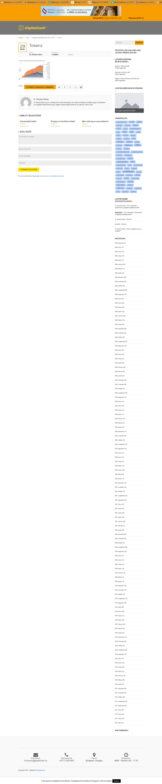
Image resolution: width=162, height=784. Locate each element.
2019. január (118, 631)
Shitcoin (133, 189)
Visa (118, 130)
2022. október (118, 438)
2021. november (119, 485)
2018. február (118, 678)
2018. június (118, 661)
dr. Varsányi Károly (41, 97)
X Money (127, 123)
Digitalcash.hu (41, 768)
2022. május (118, 459)
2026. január (118, 271)
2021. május (118, 511)
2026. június (118, 250)
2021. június (118, 507)
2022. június (118, 455)
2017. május (118, 716)
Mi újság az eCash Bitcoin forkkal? (63, 119)
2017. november (119, 691)
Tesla (125, 130)
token (139, 120)
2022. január (118, 477)
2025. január (118, 322)
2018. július (118, 656)
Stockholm (120, 139)
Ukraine (133, 133)
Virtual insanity (120, 179)
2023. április (118, 412)
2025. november (119, 280)
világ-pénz (138, 186)
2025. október (118, 284)
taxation (119, 136)
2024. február (118, 369)
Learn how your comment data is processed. (52, 174)
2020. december (119, 532)
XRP (131, 130)
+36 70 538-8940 (66, 758)
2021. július (118, 502)
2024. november (119, 331)
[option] (129, 101)
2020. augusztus (119, 549)
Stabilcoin (128, 143)
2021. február (118, 524)
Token (27, 36)
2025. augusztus (119, 292)
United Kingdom (121, 163)
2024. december (119, 327)
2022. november (119, 434)
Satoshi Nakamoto (121, 120)
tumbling (127, 146)
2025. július (118, 297)
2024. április (118, 361)
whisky (137, 139)
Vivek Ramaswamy (135, 126)
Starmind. (129, 217)
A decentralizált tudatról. (28, 119)
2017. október (118, 695)
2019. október (118, 592)
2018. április (118, 669)
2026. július (118, 245)
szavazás (129, 186)
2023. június (118, 404)
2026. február (118, 267)
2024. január (118, 374)
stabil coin (120, 186)
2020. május (118, 562)
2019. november (119, 588)
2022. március (119, 468)
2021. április (118, 515)
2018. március (119, 674)
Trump (132, 120)
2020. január (118, 579)
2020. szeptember (120, 545)
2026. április (118, 258)
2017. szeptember (120, 699)
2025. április (118, 310)
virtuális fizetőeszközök (123, 149)
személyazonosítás (137, 149)
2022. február (118, 472)
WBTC (118, 133)
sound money (138, 163)
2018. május (118, 665)
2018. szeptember (120, 648)
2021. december (119, 481)
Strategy (129, 139)
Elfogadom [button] (116, 781)
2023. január (118, 425)
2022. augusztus (119, 447)
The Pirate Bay (121, 156)
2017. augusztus (119, 704)
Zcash (118, 126)
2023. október (118, 387)
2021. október (118, 489)
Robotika (119, 153)
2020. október (118, 541)
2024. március (119, 365)
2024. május (118, 357)
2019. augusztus (119, 601)
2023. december (119, 378)
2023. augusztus (119, 395)
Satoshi (134, 166)
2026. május (118, 254)
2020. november (119, 537)
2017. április (118, 721)
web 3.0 (119, 176)
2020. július (118, 554)
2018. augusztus (119, 652)
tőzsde (126, 176)
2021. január (118, 528)
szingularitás (120, 173)
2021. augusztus (119, 498)
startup (139, 169)
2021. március (119, 519)
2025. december (119, 275)
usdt (118, 189)
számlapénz (128, 153)
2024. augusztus (119, 344)
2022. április (118, 464)
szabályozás (128, 169)
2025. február (118, 318)
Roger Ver (129, 173)
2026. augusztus (119, 241)
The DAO (119, 123)
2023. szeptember (120, 391)
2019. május (118, 614)
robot (133, 136)
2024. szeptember (120, 339)
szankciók (125, 189)
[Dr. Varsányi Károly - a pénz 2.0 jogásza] (81, 11)
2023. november (119, 382)
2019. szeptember (120, 597)
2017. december (119, 686)
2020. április (118, 567)
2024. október (118, 335)
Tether (137, 143)
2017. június (118, 712)
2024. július (118, 348)
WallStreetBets (121, 183)
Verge (127, 166)
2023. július (118, 399)
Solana (130, 179)
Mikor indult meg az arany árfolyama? (95, 119)
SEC (132, 160)
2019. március (119, 622)
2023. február (118, 421)
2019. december (119, 584)
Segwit (136, 123)
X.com (126, 133)
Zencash (119, 143)
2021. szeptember (120, 494)
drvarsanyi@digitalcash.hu (35, 758)
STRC (138, 130)
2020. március (119, 571)
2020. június (118, 558)
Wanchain (119, 166)
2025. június (118, 301)
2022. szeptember (120, 442)
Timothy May (135, 176)
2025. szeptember (120, 288)
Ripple (130, 156)
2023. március (119, 417)
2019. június (118, 609)
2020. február (118, 575)
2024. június (118, 352)
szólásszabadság (122, 159)
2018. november (119, 639)
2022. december (119, 429)
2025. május (118, 305)
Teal (130, 163)
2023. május (118, 408)
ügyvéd (47, 100)
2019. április (118, 618)
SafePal (127, 136)
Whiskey (130, 183)
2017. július (118, 708)
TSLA (125, 126)
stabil (118, 169)
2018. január (118, 682)
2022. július (118, 451)
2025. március (119, 314)
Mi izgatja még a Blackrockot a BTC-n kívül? (43, 36)
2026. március (119, 262)
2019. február (118, 626)
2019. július (118, 605)
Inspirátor (117, 222)
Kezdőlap (20, 36)
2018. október (118, 644)
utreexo (119, 146)
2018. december (119, 635)
